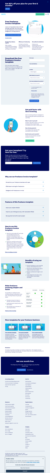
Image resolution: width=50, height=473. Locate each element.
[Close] (43, 458)
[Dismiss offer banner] (47, 2)
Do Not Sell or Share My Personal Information (25, 464)
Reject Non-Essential (25, 467)
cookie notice (29, 462)
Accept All (25, 471)
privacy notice (36, 462)
